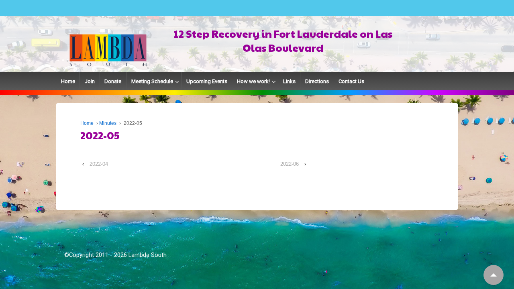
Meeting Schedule (152, 81)
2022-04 (99, 164)
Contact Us (351, 81)
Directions (317, 81)
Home (68, 81)
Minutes (107, 123)
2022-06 (289, 164)
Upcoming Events (206, 81)
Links (289, 81)
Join (90, 81)
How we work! (253, 81)
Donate (112, 81)
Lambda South (147, 254)
